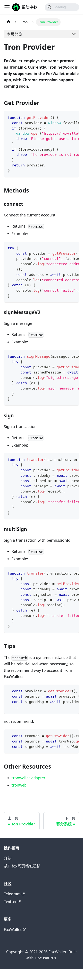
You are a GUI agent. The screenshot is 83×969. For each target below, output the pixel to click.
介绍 (7, 858)
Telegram (12, 893)
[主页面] (8, 22)
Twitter (10, 901)
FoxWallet (13, 929)
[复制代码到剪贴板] (73, 117)
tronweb (19, 785)
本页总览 (14, 34)
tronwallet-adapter (28, 777)
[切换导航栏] (7, 7)
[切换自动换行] (65, 117)
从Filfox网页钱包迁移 (22, 866)
